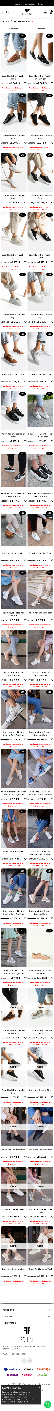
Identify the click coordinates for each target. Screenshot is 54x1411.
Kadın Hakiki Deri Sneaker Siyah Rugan (40, 77)
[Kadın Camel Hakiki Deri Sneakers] (40, 947)
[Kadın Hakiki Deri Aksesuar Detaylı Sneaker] (40, 410)
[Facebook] (24, 1361)
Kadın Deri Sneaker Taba (13, 374)
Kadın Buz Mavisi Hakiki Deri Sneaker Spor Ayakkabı (13, 793)
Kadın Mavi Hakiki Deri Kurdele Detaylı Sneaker (40, 793)
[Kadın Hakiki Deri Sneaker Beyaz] (13, 172)
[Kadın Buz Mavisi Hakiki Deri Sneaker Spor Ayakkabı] (13, 768)
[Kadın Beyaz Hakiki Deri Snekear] (13, 589)
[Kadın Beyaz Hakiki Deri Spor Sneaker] (40, 649)
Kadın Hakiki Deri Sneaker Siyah (13, 137)
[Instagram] (30, 1361)
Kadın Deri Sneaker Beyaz (41, 374)
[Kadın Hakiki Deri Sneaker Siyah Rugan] (40, 52)
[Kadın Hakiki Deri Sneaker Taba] (13, 52)
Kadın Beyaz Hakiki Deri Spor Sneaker (40, 674)
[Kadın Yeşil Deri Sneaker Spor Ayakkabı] (40, 709)
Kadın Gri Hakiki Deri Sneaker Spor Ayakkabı (13, 972)
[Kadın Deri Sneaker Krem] (40, 589)
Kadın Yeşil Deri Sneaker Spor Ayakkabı (40, 733)
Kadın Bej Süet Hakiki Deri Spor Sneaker (13, 674)
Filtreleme (40, 28)
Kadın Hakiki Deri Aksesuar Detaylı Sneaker (40, 435)
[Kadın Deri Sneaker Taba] (13, 351)
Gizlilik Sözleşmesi (19, 1397)
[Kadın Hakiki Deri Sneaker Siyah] (13, 112)
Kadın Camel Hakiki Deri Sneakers (40, 972)
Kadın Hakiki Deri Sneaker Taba (13, 77)
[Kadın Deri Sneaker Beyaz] (40, 351)
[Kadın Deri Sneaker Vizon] (13, 530)
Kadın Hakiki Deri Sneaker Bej (13, 256)
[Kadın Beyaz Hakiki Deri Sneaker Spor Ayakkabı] (13, 709)
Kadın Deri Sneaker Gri (13, 851)
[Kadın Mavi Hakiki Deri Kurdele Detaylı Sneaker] (40, 768)
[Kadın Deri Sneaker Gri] (13, 828)
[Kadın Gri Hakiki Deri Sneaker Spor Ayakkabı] (13, 947)
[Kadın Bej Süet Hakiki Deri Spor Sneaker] (13, 649)
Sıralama (13, 28)
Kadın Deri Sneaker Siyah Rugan (13, 435)
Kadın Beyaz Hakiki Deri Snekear (13, 614)
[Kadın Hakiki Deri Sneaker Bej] (13, 231)
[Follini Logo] (27, 1335)
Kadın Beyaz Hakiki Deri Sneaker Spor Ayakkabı (13, 733)
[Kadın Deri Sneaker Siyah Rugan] (13, 410)
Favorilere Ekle (25, 83)
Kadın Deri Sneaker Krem (40, 612)
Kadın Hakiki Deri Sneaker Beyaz (13, 197)
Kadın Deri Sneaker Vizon (13, 553)
